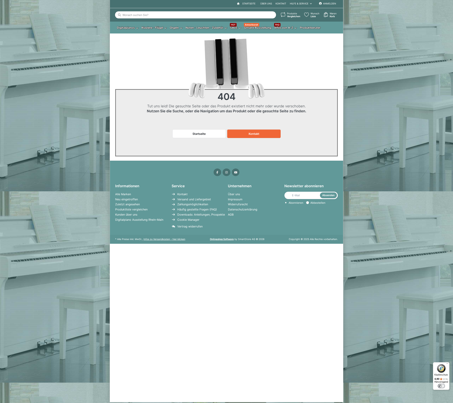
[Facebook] (217, 172)
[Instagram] (226, 172)
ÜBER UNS (266, 3)
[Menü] (447, 364)
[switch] (441, 386)
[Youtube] (236, 172)
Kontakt (281, 3)
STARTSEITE (248, 3)
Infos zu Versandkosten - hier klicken (164, 239)
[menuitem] (127, 27)
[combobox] (195, 15)
